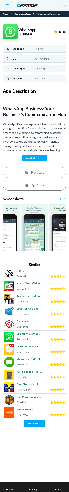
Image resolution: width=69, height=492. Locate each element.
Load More (34, 423)
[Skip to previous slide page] (60, 199)
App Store (37, 185)
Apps (5, 14)
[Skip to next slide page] (64, 199)
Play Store (37, 172)
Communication (22, 14)
